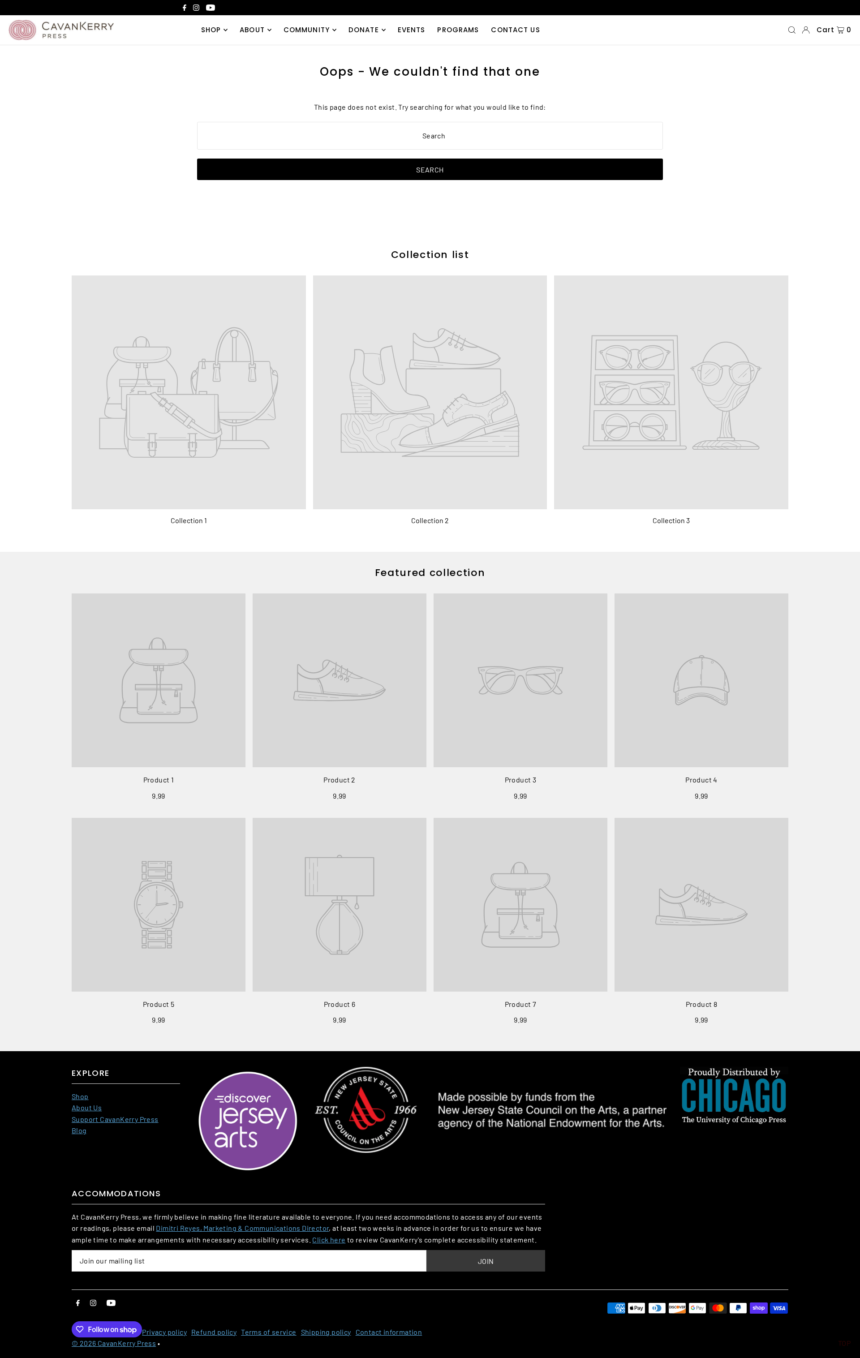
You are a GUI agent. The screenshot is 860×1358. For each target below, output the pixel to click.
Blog (79, 1130)
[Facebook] (184, 8)
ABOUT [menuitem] (252, 29)
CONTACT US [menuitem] (515, 29)
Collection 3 (671, 520)
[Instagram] (196, 8)
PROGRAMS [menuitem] (458, 29)
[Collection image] (189, 392)
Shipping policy (326, 1332)
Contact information (389, 1332)
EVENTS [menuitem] (412, 29)
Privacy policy (164, 1332)
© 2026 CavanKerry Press (114, 1343)
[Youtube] (210, 8)
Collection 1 (189, 520)
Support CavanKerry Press (115, 1119)
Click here (328, 1239)
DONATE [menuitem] (363, 29)
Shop (80, 1096)
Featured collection (430, 573)
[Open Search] (792, 30)
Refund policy (213, 1332)
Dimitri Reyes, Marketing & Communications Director (242, 1228)
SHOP (211, 29)
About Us (87, 1107)
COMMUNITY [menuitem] (307, 29)
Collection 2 (430, 520)
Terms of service (268, 1332)
